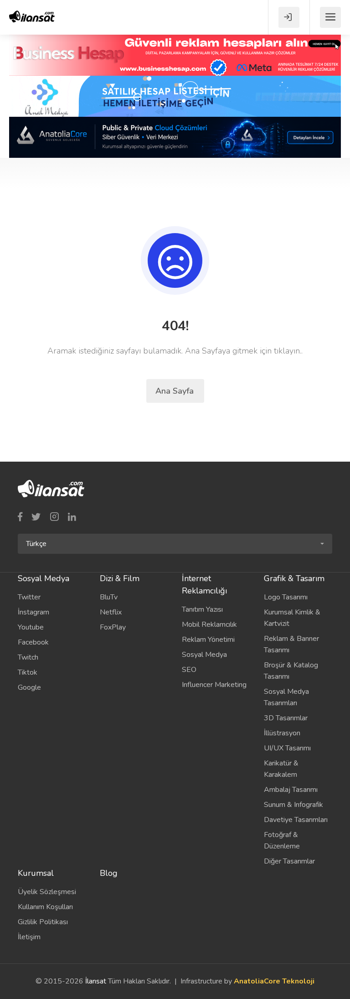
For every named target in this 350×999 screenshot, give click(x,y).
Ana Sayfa (175, 390)
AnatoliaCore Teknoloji (274, 981)
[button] (175, 544)
